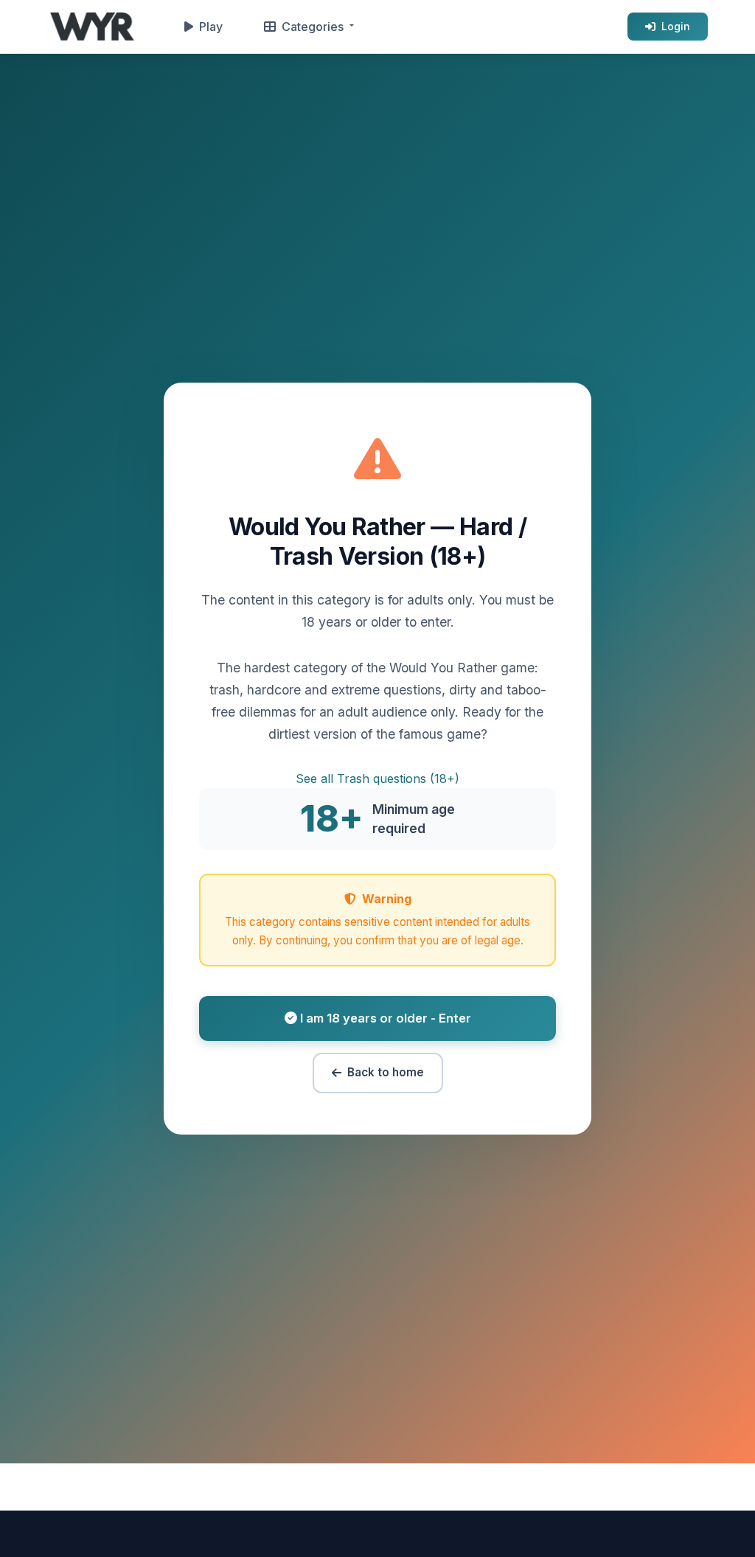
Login (675, 26)
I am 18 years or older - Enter (384, 1018)
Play (211, 26)
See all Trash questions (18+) (377, 778)
